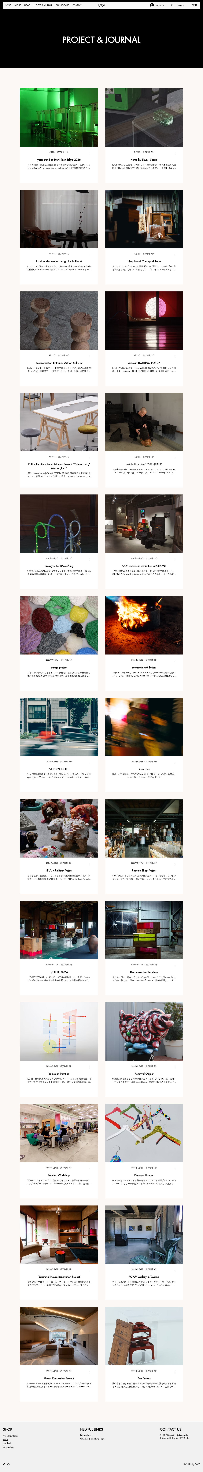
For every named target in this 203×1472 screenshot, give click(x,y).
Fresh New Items (10, 1435)
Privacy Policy (86, 1435)
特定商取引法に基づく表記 (92, 1438)
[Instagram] (8, 1464)
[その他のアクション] (91, 153)
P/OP (101, 5)
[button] (195, 5)
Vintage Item (8, 1446)
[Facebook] (4, 1464)
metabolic (7, 1443)
